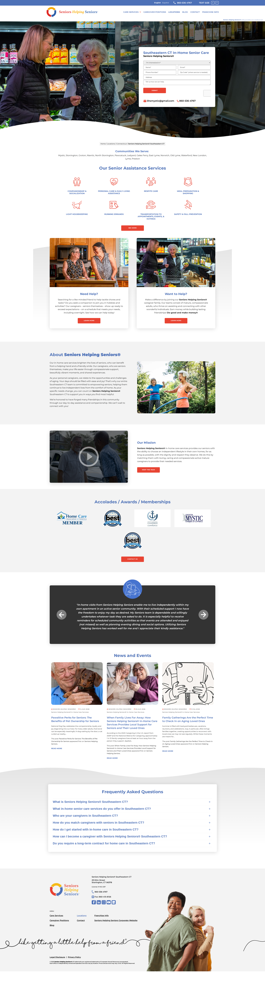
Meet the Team (148, 470)
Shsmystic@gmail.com (160, 100)
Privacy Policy (74, 953)
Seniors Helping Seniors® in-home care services (70, 708)
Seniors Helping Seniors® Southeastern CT (111, 876)
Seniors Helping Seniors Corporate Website (115, 916)
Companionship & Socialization (77, 192)
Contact (195, 12)
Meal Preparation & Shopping (188, 192)
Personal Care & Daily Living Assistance (114, 192)
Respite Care (151, 191)
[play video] (89, 457)
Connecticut (121, 144)
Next (203, 613)
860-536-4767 (184, 3)
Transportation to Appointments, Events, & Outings (151, 216)
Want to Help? (176, 294)
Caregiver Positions (154, 12)
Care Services (131, 12)
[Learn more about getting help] (89, 262)
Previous (61, 613)
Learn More (89, 320)
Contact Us (132, 559)
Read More (56, 745)
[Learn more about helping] (176, 262)
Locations (174, 12)
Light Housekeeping (77, 214)
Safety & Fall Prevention (188, 214)
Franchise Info (210, 12)
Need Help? (89, 294)
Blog (185, 12)
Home (103, 144)
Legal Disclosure (57, 953)
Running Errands (114, 214)
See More (132, 228)
